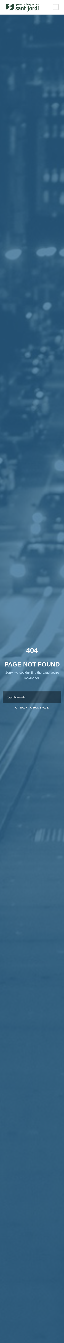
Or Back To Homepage (32, 707)
